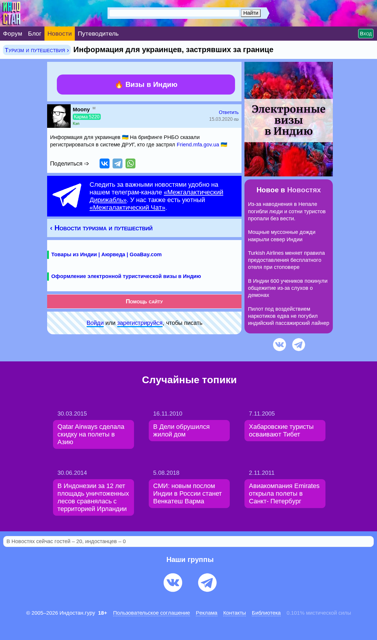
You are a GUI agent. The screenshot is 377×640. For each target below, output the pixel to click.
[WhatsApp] (130, 163)
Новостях (304, 190)
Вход (366, 34)
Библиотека (266, 613)
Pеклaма (206, 613)
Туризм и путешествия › (37, 50)
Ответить (229, 112)
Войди (95, 323)
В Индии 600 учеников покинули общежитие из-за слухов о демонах (288, 288)
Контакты (234, 613)
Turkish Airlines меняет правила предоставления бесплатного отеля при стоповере (286, 260)
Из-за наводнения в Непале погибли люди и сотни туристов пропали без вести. (287, 211)
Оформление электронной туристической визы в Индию (126, 276)
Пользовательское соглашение (151, 613)
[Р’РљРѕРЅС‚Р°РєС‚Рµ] (105, 163)
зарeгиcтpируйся (140, 323)
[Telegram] (118, 163)
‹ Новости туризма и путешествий (101, 228)
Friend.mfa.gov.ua (198, 145)
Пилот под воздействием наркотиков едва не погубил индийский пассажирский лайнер (288, 316)
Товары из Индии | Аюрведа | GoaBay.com (106, 254)
